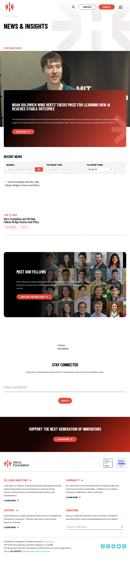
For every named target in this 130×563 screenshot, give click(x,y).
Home (7, 17)
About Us (15, 17)
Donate (107, 7)
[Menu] (120, 7)
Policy (24, 227)
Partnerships (11, 227)
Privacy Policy (48, 541)
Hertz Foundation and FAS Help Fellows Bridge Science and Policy (21, 220)
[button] (73, 7)
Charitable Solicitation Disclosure (36, 551)
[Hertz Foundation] (19, 7)
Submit (64, 400)
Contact (87, 7)
